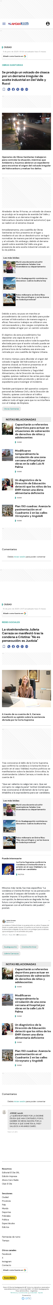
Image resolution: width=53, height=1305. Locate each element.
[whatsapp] (8, 89)
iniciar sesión (19, 556)
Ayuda (40, 1293)
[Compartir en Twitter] (17, 89)
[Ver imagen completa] (48, 116)
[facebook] (13, 89)
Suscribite (9, 1277)
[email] (22, 89)
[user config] (48, 23)
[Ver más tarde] (4, 89)
